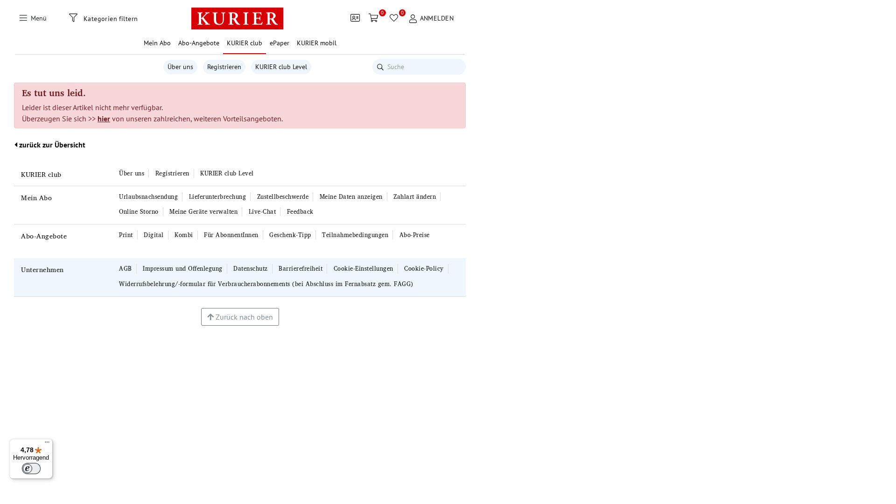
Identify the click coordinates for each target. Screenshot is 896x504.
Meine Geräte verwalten (203, 211)
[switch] (31, 468)
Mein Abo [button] (157, 43)
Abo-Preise (414, 235)
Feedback (300, 211)
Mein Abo (36, 197)
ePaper (279, 43)
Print (126, 235)
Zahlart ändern (414, 196)
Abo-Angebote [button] (198, 43)
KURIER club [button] (244, 43)
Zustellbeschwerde (283, 196)
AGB (125, 268)
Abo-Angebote (44, 236)
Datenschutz (250, 268)
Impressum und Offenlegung (183, 268)
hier (104, 118)
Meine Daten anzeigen (351, 196)
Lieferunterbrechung (217, 196)
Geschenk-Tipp (290, 235)
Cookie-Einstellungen (363, 268)
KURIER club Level (281, 67)
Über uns (180, 67)
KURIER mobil (316, 43)
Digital (154, 235)
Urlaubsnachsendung (148, 196)
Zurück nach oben (243, 317)
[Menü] (47, 444)
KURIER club (41, 174)
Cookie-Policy (424, 268)
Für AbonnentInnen (231, 235)
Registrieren (224, 67)
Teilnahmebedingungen (355, 235)
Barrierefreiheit (300, 268)
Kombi (184, 235)
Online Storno (139, 211)
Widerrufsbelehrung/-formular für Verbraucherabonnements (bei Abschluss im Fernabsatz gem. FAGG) (266, 284)
